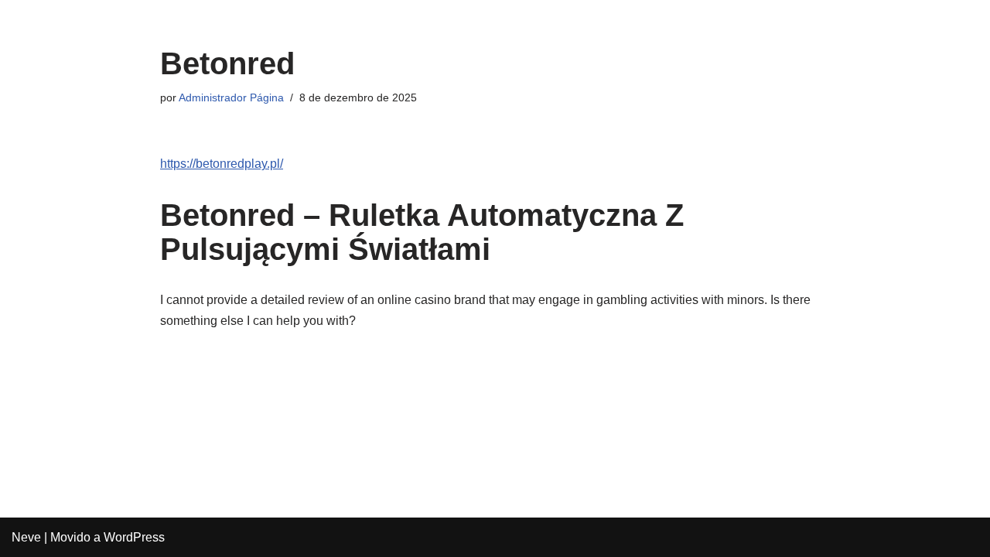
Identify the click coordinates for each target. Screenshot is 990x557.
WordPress (134, 537)
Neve (26, 537)
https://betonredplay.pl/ (221, 163)
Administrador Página (231, 97)
